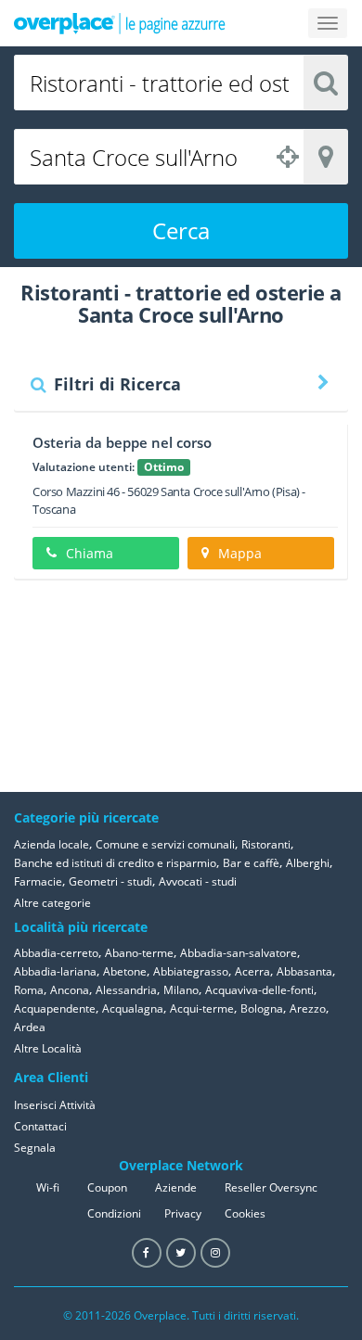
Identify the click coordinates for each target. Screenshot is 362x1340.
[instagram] (215, 1253)
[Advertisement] (255, 685)
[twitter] (181, 1253)
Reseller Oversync (271, 1187)
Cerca (181, 230)
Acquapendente (55, 1008)
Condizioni (114, 1213)
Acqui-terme (202, 1008)
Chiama (89, 553)
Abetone (125, 971)
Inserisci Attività (55, 1105)
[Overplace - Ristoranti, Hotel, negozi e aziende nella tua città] (120, 23)
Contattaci (40, 1126)
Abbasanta (304, 971)
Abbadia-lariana (55, 971)
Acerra (252, 971)
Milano (181, 990)
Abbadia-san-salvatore (238, 953)
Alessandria (126, 990)
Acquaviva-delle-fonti (259, 990)
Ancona (69, 990)
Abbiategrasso (190, 971)
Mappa (240, 553)
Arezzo (308, 1008)
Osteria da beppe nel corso (122, 442)
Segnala (35, 1147)
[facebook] (147, 1253)
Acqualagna (132, 1008)
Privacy (182, 1213)
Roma (29, 990)
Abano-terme (139, 953)
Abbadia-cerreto (56, 953)
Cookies (245, 1213)
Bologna (261, 1008)
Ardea (29, 1027)
